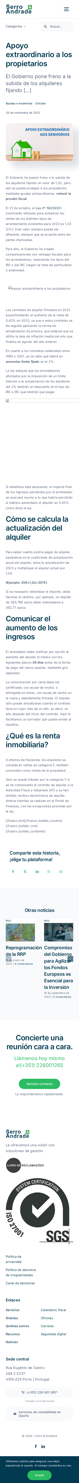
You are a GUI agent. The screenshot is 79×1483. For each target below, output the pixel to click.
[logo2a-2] (22, 6)
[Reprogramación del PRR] (20, 930)
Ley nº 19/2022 (47, 208)
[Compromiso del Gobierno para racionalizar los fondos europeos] (58, 930)
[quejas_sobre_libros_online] (25, 1159)
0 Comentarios (24, 963)
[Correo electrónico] (60, 871)
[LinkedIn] (37, 871)
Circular (40, 103)
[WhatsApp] (49, 871)
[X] (25, 871)
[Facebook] (13, 871)
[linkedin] (43, 1446)
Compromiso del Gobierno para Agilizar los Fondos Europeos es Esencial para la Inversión (58, 967)
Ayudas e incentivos (19, 103)
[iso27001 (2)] (39, 1179)
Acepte (39, 1475)
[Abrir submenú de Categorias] (24, 26)
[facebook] (36, 1446)
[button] (9, 959)
